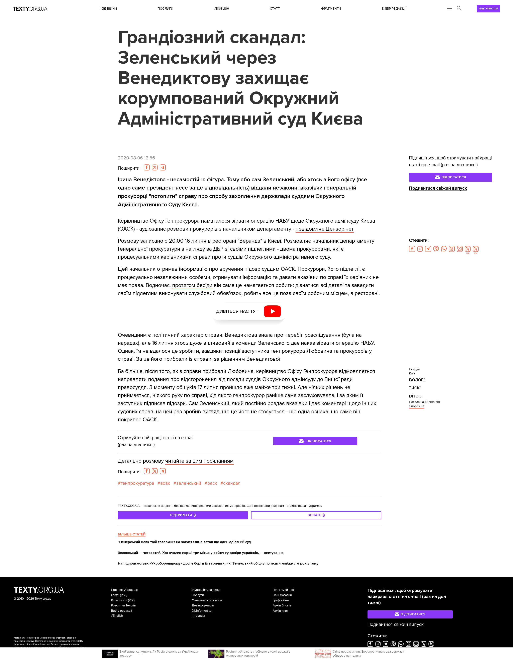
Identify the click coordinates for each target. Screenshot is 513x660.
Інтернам (198, 616)
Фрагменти (119, 600)
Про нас (117, 590)
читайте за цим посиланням (199, 461)
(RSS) (123, 595)
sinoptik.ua (416, 406)
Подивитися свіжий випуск (438, 188)
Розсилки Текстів (123, 605)
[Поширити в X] (155, 167)
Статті (115, 595)
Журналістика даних (206, 590)
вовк (165, 483)
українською (42, 644)
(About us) (130, 590)
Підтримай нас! (284, 590)
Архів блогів (282, 605)
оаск (212, 483)
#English (117, 616)
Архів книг (280, 611)
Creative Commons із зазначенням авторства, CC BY (54, 641)
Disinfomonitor (202, 611)
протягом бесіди (192, 285)
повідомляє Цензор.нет (325, 229)
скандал (231, 483)
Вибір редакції (121, 611)
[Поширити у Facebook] (147, 167)
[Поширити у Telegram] (163, 167)
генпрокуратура (137, 483)
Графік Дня (281, 600)
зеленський (188, 483)
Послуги (198, 595)
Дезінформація (203, 605)
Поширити (129, 168)
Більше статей (131, 534)
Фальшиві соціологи (207, 600)
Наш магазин (282, 595)
